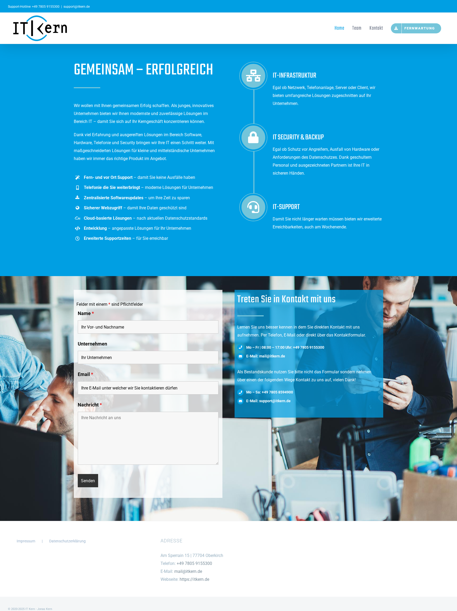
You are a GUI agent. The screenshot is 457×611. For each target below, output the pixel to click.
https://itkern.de (194, 579)
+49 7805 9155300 (46, 6)
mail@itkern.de (188, 571)
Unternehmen (92, 344)
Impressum (26, 541)
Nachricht (90, 405)
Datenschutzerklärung (67, 541)
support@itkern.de (76, 6)
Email (85, 374)
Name (86, 313)
